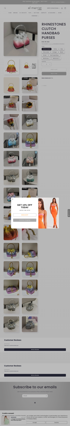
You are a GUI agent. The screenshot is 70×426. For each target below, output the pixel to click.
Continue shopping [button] (24, 220)
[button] (24, 215)
